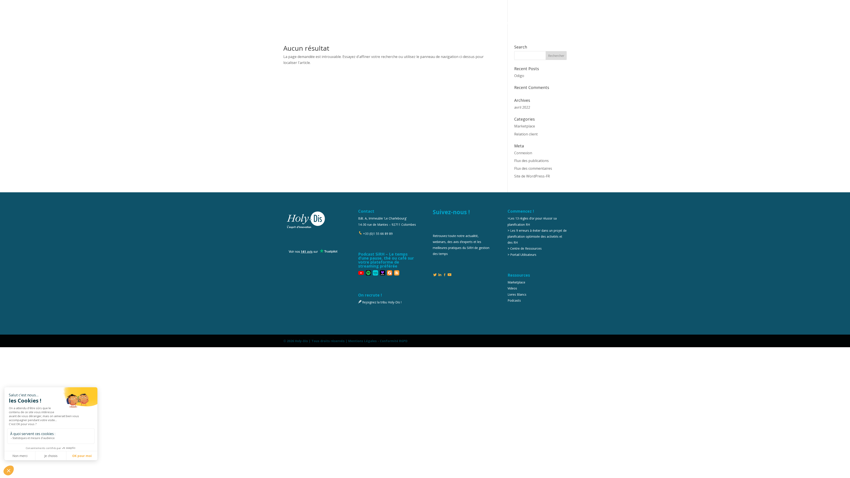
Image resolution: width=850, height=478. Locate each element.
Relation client (526, 134)
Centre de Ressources (526, 248)
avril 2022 (522, 107)
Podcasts (514, 300)
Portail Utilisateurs (578, 5)
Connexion (523, 152)
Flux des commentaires (533, 168)
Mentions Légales (362, 341)
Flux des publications (531, 160)
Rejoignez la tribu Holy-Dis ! (382, 302)
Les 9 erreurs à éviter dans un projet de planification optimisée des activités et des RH (537, 236)
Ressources (684, 5)
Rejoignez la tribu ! (649, 5)
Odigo (519, 75)
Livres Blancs (517, 294)
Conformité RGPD (394, 341)
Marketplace (613, 5)
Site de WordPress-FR (532, 176)
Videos (512, 288)
